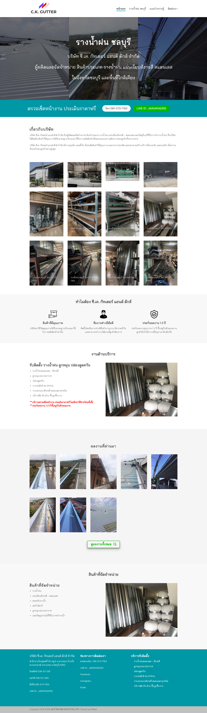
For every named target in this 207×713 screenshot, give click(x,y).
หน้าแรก (120, 8)
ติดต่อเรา (172, 8)
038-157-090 (42, 678)
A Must (93, 709)
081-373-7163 (42, 684)
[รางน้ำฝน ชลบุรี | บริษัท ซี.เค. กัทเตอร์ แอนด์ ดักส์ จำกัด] (61, 8)
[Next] (172, 389)
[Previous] (110, 389)
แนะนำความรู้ (157, 8)
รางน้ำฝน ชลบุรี (137, 8)
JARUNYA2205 (96, 667)
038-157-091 (44, 671)
